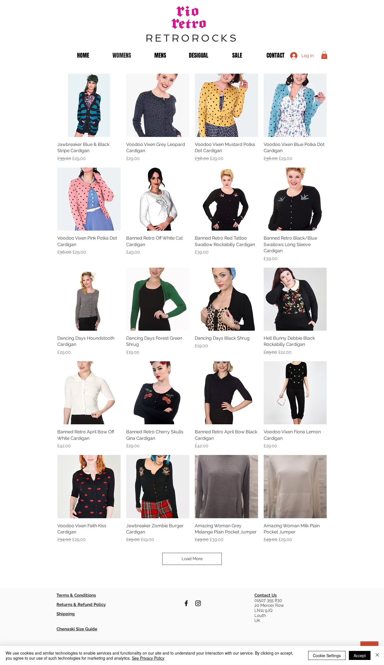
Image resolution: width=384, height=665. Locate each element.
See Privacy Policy (148, 658)
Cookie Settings (327, 655)
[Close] (377, 655)
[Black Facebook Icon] (186, 603)
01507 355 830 (268, 600)
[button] (324, 55)
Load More (192, 558)
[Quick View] (89, 105)
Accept (360, 655)
